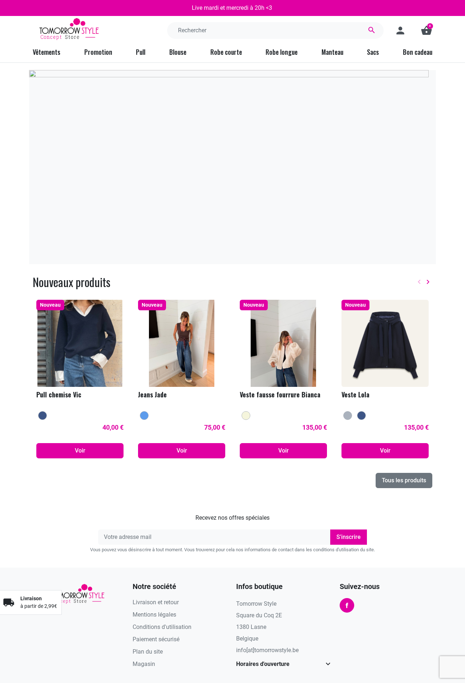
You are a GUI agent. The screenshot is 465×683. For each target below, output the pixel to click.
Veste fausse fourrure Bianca (280, 394)
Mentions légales (154, 614)
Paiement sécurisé (156, 639)
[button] (426, 30)
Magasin (144, 663)
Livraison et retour (156, 602)
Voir (80, 450)
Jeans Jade (152, 394)
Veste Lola (355, 394)
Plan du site (148, 651)
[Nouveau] (80, 342)
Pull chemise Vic (58, 394)
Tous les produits (404, 480)
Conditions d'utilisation (162, 626)
